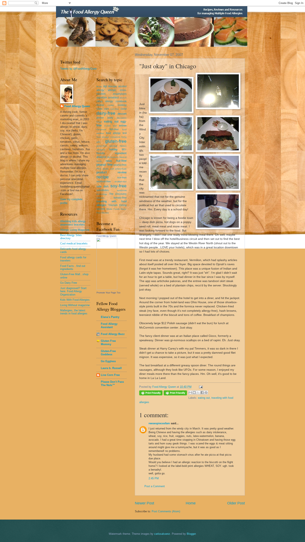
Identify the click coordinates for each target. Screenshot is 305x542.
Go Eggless (108, 361)
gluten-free (116, 141)
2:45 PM (154, 478)
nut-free (121, 160)
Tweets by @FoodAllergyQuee (78, 68)
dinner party (104, 117)
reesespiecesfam (159, 423)
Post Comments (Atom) (166, 511)
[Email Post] (200, 386)
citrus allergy (104, 101)
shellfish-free (121, 181)
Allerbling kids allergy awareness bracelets (73, 223)
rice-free (122, 177)
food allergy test (116, 133)
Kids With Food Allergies (75, 299)
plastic (106, 169)
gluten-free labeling (106, 146)
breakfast (113, 97)
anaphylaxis (120, 94)
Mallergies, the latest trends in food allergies (73, 312)
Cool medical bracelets (74, 243)
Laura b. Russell (111, 368)
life (108, 157)
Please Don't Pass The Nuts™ (112, 383)
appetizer (101, 97)
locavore (115, 157)
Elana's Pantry (110, 317)
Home (191, 503)
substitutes (102, 190)
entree (123, 125)
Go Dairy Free (68, 282)
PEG (98, 169)
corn (106, 109)
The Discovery (118, 194)
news (109, 160)
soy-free (118, 185)
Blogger (191, 533)
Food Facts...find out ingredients (72, 267)
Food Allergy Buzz (113, 334)
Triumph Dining (117, 205)
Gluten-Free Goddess (108, 352)
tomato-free (120, 197)
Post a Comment (154, 486)
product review (111, 172)
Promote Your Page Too (108, 292)
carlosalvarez (162, 533)
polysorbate (121, 169)
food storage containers (108, 137)
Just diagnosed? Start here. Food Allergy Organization (73, 291)
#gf (105, 86)
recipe (102, 176)
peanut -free (104, 164)
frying (124, 137)
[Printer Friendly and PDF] (150, 393)
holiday (113, 149)
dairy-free (105, 113)
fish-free (114, 129)
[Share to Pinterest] (206, 392)
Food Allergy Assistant (109, 325)
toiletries (100, 198)
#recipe (112, 86)
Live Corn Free (110, 374)
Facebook (101, 129)
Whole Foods (112, 209)
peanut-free (120, 165)
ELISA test (110, 126)
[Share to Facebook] (202, 392)
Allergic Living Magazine (74, 229)
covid (124, 109)
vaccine (100, 209)
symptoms (122, 190)
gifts (98, 142)
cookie (111, 105)
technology (101, 194)
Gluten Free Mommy (108, 342)
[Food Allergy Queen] (106, 288)
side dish (102, 186)
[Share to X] (198, 392)
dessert (122, 113)
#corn (99, 86)
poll (112, 169)
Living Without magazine (75, 305)
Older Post (236, 503)
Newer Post (144, 503)
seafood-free (103, 181)
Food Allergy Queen (77, 106)
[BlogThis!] (194, 392)
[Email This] (190, 392)
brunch (123, 98)
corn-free (114, 109)
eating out (204, 397)
